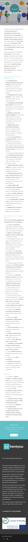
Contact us (14, 435)
